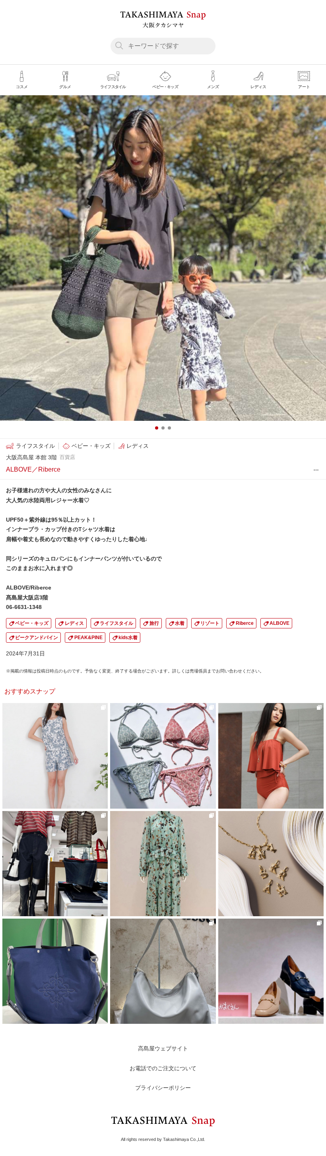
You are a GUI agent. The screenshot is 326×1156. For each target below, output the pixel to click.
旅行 (154, 623)
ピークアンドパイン (36, 637)
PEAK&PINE (88, 637)
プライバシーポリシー (163, 1088)
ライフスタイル (116, 623)
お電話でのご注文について (163, 1068)
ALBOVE (279, 623)
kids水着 (128, 637)
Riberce (245, 623)
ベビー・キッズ (32, 623)
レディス (74, 623)
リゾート (209, 623)
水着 (179, 623)
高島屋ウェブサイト (163, 1048)
